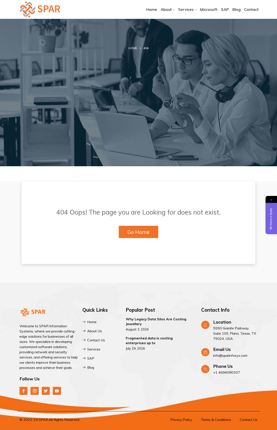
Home (151, 9)
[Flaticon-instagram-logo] (35, 391)
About (166, 9)
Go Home (138, 232)
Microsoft (208, 9)
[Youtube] (57, 391)
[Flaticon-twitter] (46, 391)
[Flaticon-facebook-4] (23, 391)
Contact (251, 9)
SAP (225, 9)
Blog (236, 9)
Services (186, 9)
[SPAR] (46, 9)
